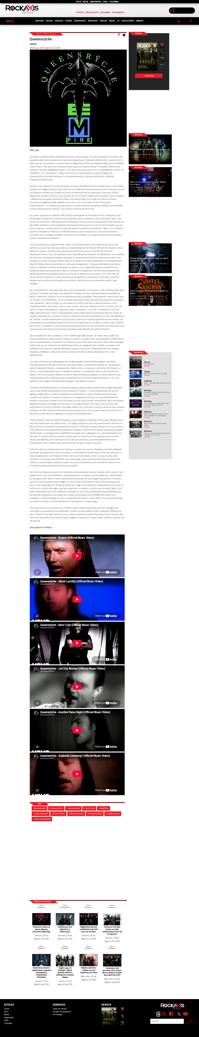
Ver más (147, 366)
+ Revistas (149, 75)
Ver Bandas (58, 1014)
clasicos (52, 34)
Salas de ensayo (60, 1009)
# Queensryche (56, 808)
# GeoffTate (103, 808)
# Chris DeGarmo (40, 813)
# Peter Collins (58, 813)
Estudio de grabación (62, 1012)
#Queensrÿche (39, 808)
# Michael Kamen (76, 813)
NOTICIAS (40, 21)
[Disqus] (78, 859)
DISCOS (49, 21)
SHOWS (68, 21)
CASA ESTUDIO (127, 21)
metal (45, 34)
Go (190, 1021)
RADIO (112, 21)
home (39, 34)
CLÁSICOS (59, 21)
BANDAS (139, 21)
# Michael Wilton (94, 813)
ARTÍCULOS (93, 21)
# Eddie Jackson (113, 813)
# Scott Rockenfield (42, 819)
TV (118, 21)
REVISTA (103, 21)
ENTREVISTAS (80, 21)
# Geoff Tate (89, 808)
